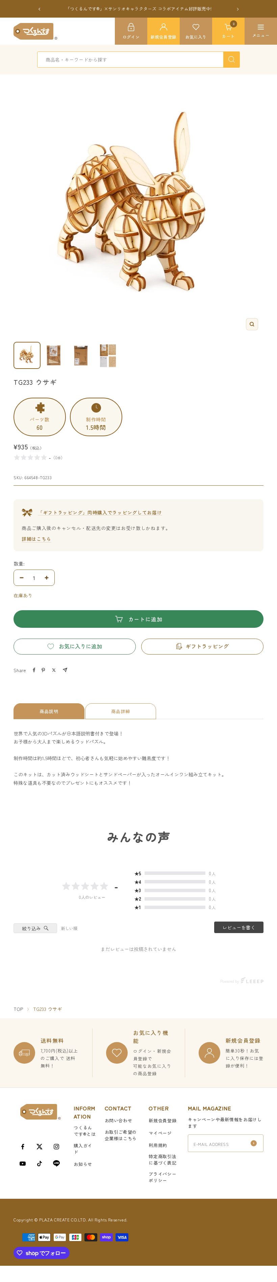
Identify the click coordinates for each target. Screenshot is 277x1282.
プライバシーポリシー (162, 1177)
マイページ (160, 1133)
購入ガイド (83, 1148)
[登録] (254, 1143)
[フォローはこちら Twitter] (39, 1146)
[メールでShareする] (65, 670)
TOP (18, 1008)
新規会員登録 (162, 1120)
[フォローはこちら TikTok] (39, 1163)
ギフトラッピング (207, 646)
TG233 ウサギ (47, 1008)
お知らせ (83, 1164)
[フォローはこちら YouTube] (22, 1163)
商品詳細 (120, 711)
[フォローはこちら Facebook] (22, 1146)
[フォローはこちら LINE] (56, 1163)
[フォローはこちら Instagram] (56, 1146)
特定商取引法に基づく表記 (162, 1159)
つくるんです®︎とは (85, 1130)
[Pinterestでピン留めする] (43, 670)
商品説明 (49, 711)
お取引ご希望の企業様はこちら (121, 1135)
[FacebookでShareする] (34, 670)
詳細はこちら (36, 538)
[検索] (231, 59)
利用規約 (158, 1145)
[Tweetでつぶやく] (54, 670)
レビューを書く (238, 927)
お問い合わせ (118, 1120)
